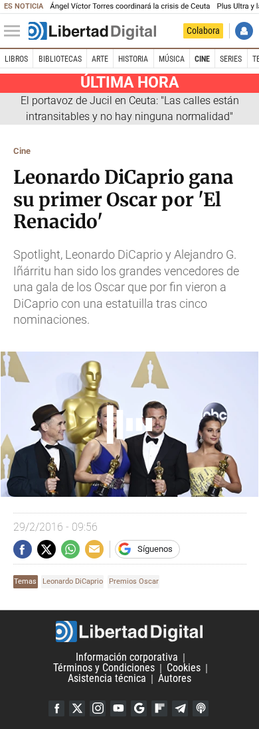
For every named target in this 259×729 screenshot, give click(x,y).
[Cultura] (92, 31)
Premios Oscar (134, 581)
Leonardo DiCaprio (73, 581)
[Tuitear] (46, 549)
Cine (202, 59)
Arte (100, 59)
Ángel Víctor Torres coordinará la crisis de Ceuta (130, 6)
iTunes (201, 708)
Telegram (180, 708)
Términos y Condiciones (104, 668)
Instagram (98, 708)
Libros (16, 59)
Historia (133, 59)
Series (231, 59)
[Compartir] (22, 549)
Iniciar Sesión (244, 31)
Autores (174, 679)
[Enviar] (70, 549)
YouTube (118, 708)
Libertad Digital (129, 631)
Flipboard (159, 708)
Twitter (77, 708)
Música (172, 59)
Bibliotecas (60, 59)
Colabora (203, 30)
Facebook (56, 708)
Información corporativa (127, 657)
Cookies (184, 668)
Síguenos (155, 549)
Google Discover (139, 708)
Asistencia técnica (107, 679)
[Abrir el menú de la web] (15, 31)
